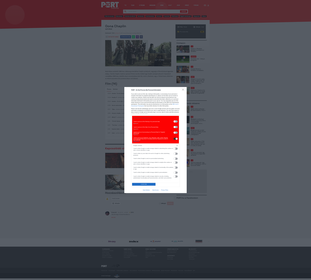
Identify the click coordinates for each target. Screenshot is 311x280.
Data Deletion (146, 190)
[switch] (175, 121)
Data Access (155, 190)
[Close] (183, 90)
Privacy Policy (164, 190)
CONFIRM (144, 184)
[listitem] (155, 118)
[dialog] (155, 140)
